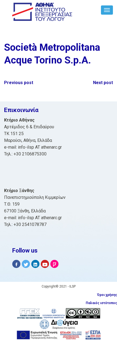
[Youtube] (45, 264)
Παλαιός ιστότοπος (101, 303)
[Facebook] (16, 264)
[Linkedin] (35, 264)
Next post (103, 82)
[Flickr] (54, 264)
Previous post (18, 82)
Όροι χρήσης (107, 295)
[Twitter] (26, 264)
